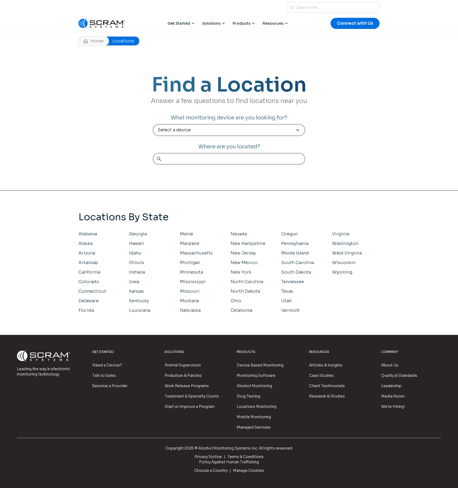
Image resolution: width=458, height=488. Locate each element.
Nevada (239, 234)
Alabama (87, 234)
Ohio (236, 301)
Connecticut (92, 291)
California (89, 272)
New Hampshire (248, 243)
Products (241, 23)
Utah (286, 301)
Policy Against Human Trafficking (229, 462)
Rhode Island (295, 253)
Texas (287, 291)
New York (241, 272)
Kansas (136, 291)
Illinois (136, 262)
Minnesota (191, 272)
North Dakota (245, 291)
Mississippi (193, 281)
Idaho (135, 253)
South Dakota (296, 272)
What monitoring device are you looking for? (229, 117)
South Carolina (297, 262)
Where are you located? (229, 146)
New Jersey (243, 253)
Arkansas (88, 262)
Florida (86, 310)
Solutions (211, 23)
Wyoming (342, 272)
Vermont (290, 310)
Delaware (88, 301)
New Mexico (244, 262)
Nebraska (190, 310)
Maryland (189, 243)
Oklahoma (241, 310)
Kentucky (139, 301)
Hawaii (136, 243)
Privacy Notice (208, 456)
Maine (186, 234)
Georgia (138, 234)
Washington (345, 243)
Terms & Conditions (245, 456)
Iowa (134, 281)
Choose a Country (210, 470)
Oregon (289, 234)
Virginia (340, 234)
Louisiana (139, 310)
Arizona (86, 253)
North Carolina (247, 281)
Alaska (85, 243)
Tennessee (292, 281)
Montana (189, 301)
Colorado (88, 281)
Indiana (137, 272)
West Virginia (347, 253)
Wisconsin (343, 262)
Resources (273, 23)
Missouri (190, 291)
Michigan (190, 262)
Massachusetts (196, 253)
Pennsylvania (295, 243)
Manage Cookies (248, 470)
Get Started (179, 23)
